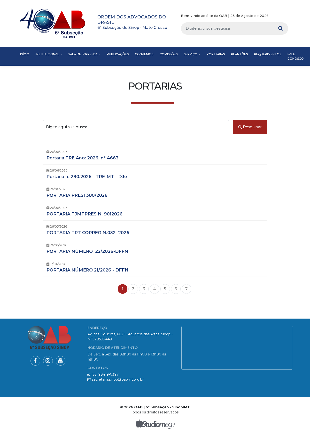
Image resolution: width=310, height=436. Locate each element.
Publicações (118, 54)
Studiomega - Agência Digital (155, 424)
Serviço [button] (191, 54)
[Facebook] (271, 16)
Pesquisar (252, 127)
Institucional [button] (48, 54)
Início (24, 54)
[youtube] (286, 16)
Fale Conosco (295, 56)
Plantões (239, 54)
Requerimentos (267, 54)
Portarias (216, 54)
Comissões (169, 54)
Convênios (144, 54)
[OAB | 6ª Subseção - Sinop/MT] (52, 23)
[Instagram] (278, 16)
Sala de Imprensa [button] (83, 54)
